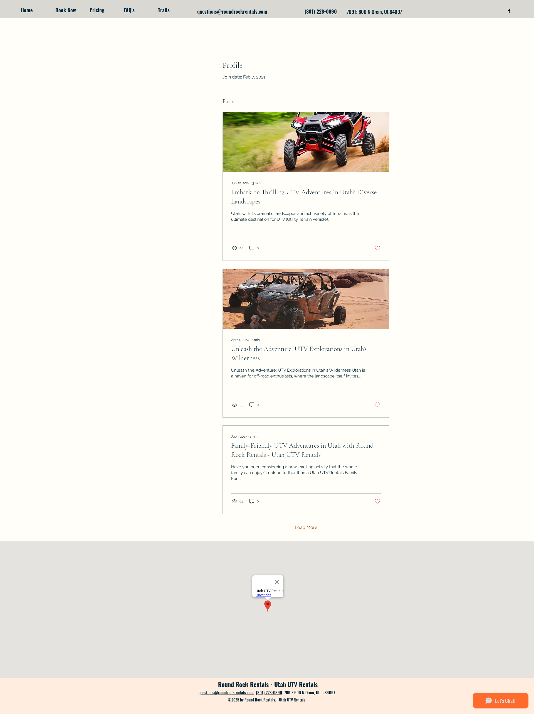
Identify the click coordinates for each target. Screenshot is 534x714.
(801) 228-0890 (269, 692)
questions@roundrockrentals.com (226, 692)
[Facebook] (509, 11)
